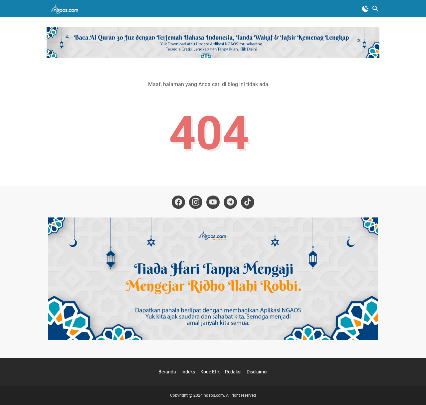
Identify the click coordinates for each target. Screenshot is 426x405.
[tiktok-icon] (247, 202)
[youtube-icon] (213, 202)
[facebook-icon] (178, 202)
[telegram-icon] (230, 202)
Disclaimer (257, 371)
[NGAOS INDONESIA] (66, 8)
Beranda (167, 371)
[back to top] (412, 390)
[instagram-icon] (195, 202)
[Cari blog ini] (375, 9)
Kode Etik (210, 371)
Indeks (188, 371)
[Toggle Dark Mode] (365, 9)
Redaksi (233, 371)
